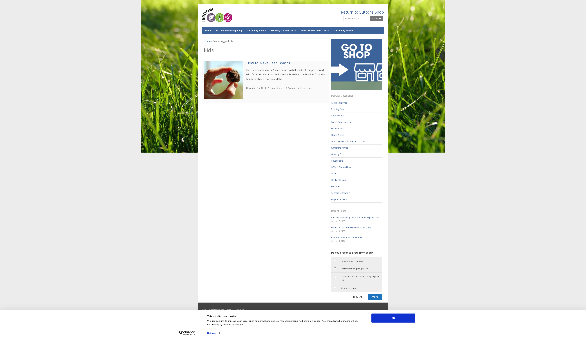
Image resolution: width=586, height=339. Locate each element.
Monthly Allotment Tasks (315, 30)
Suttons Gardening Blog (229, 30)
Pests (333, 173)
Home (207, 30)
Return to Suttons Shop (362, 12)
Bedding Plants (338, 109)
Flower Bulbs (337, 128)
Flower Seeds (337, 134)
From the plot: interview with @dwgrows (351, 227)
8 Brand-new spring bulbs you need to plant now (355, 217)
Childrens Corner (276, 88)
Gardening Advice (256, 30)
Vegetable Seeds (339, 199)
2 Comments (292, 88)
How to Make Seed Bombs (268, 62)
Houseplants (337, 160)
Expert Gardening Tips (342, 122)
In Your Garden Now (341, 167)
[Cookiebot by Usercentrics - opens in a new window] (187, 333)
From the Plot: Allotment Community (349, 141)
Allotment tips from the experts (346, 237)
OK (393, 318)
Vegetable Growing (340, 192)
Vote (375, 297)
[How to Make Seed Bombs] (223, 80)
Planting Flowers (339, 180)
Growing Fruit (337, 154)
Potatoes (335, 186)
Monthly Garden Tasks (283, 30)
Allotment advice (339, 102)
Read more (305, 88)
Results (357, 297)
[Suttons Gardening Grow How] (217, 15)
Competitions (337, 115)
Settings (211, 333)
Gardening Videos (343, 30)
